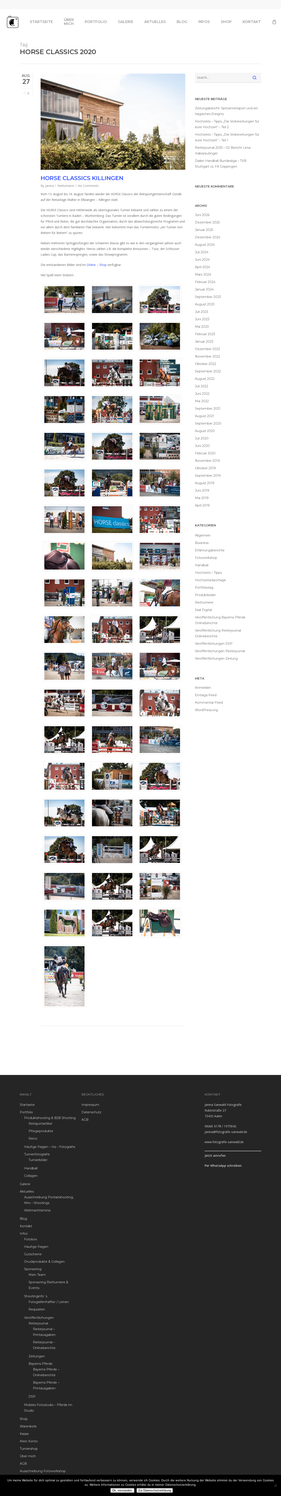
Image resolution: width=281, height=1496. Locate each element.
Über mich (28, 1456)
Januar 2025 (204, 230)
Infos (23, 1234)
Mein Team (37, 1275)
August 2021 (204, 416)
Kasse (24, 1434)
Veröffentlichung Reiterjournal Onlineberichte (218, 633)
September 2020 (208, 423)
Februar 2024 (205, 282)
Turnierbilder (38, 1160)
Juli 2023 (201, 312)
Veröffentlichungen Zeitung (216, 658)
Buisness (202, 543)
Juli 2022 (201, 386)
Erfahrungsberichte (210, 550)
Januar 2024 (204, 289)
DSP (32, 1397)
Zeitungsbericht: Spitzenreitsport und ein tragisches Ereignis (226, 111)
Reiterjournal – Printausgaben (44, 1332)
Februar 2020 (205, 453)
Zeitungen (37, 1356)
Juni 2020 (202, 446)
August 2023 (204, 304)
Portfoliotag (204, 588)
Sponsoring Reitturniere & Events (48, 1285)
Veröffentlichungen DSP (213, 644)
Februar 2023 (205, 334)
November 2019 (207, 461)
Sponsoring (32, 1269)
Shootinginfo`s (35, 1296)
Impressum (90, 1105)
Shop (24, 1419)
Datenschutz (91, 1112)
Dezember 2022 (207, 349)
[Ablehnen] (275, 1485)
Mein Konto (29, 1441)
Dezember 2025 (207, 222)
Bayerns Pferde (40, 1364)
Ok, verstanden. (122, 1490)
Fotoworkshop (206, 558)
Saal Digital (203, 610)
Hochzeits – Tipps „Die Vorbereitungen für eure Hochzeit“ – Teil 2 (227, 124)
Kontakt (26, 1226)
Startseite (27, 1105)
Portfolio (26, 1112)
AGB (23, 1464)
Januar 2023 (204, 341)
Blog (23, 1219)
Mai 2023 (202, 327)
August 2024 (205, 245)
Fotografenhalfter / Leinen (49, 1302)
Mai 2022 (202, 401)
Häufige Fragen (36, 1247)
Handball (201, 565)
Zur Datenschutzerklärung (154, 1490)
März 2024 (203, 274)
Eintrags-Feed (205, 695)
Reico (33, 1138)
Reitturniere (66, 186)
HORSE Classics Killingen (82, 178)
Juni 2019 (202, 490)
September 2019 (208, 476)
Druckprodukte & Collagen (44, 1262)
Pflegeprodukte (41, 1131)
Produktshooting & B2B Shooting (50, 1118)
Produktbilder (205, 595)
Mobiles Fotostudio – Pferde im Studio (48, 1408)
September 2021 (207, 409)
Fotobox (30, 1239)
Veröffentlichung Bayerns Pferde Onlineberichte (220, 620)
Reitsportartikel (40, 1124)
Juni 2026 (202, 215)
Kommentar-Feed (209, 703)
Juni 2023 (202, 319)
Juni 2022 (202, 394)
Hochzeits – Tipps (208, 573)
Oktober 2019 (205, 468)
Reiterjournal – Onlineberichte (44, 1345)
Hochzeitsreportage (210, 580)
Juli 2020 (202, 438)
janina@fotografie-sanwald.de (226, 1132)
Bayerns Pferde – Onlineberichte (46, 1372)
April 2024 (202, 267)
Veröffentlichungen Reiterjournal (220, 651)
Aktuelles (27, 1191)
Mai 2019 (202, 498)
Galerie (25, 1184)
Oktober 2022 (205, 364)
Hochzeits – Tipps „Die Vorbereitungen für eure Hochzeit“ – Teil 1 (227, 137)
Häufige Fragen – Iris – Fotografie (49, 1147)
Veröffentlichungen (39, 1318)
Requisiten (37, 1309)
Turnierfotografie (37, 1154)
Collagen (31, 1176)
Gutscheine (33, 1254)
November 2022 (207, 356)
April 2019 (202, 505)
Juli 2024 (201, 252)
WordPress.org (206, 710)
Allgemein (203, 535)
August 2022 (204, 379)
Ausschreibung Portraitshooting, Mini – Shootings (49, 1200)
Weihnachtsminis (37, 1210)
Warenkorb (28, 1426)
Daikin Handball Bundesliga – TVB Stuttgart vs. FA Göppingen (220, 163)
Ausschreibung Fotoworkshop (43, 1471)
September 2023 (208, 297)
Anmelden (203, 688)
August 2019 (204, 483)
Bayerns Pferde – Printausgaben (46, 1385)
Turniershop (29, 1449)
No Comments (88, 186)
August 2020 (205, 431)
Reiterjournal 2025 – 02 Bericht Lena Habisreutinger (222, 150)
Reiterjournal (38, 1323)
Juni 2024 (202, 260)
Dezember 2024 (207, 237)
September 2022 (208, 371)
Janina (49, 186)
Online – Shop (96, 265)
